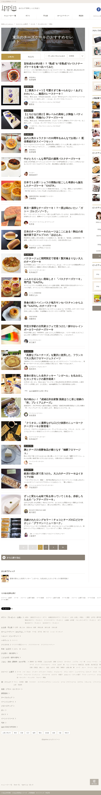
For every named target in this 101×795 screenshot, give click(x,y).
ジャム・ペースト (92, 661)
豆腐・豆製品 (34, 667)
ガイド (3, 714)
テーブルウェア (6, 697)
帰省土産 (40, 627)
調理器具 (4, 693)
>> (63, 547)
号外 (2, 723)
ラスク (95, 672)
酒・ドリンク (6, 682)
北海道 (47, 733)
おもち (24, 649)
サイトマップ (40, 793)
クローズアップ (6, 706)
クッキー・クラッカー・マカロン (42, 672)
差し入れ (22, 627)
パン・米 (82, 661)
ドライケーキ (46, 674)
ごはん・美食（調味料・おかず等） (14, 662)
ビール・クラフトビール (68, 682)
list (12, 608)
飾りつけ (46, 631)
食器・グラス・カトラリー (10, 689)
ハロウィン (5, 640)
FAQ (46, 793)
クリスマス (5, 645)
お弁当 (53, 667)
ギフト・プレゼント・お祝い (11, 617)
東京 (15, 733)
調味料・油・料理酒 (36, 661)
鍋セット (42, 667)
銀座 (53, 733)
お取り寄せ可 (7, 733)
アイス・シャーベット (89, 674)
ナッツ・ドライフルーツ (42, 664)
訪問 (16, 627)
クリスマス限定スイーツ (19, 644)
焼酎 (26, 682)
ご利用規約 (31, 793)
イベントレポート (7, 702)
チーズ (32, 664)
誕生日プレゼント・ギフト (39, 617)
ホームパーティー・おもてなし (12, 632)
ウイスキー (32, 682)
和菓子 (61, 674)
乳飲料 (20, 684)
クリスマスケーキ (34, 644)
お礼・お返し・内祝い (77, 617)
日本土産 (54, 627)
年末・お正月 (6, 649)
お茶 (15, 684)
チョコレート (58, 672)
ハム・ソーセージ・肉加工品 (75, 664)
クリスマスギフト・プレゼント (53, 620)
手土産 (28, 631)
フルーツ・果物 (41, 677)
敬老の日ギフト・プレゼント (33, 620)
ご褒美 (87, 617)
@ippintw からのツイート (51, 739)
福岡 (34, 733)
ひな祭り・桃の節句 (8, 653)
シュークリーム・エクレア (83, 672)
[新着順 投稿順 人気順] (76, 56)
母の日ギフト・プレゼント (33, 623)
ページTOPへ (94, 789)
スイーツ (14, 640)
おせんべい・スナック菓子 (72, 674)
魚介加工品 (94, 664)
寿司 (57, 667)
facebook (99, 9)
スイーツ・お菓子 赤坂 (53, 597)
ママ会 (34, 631)
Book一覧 (17, 784)
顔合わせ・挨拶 (31, 627)
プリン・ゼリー (68, 672)
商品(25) (31, 57)
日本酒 (21, 682)
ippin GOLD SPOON (8, 727)
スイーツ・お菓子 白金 (78, 597)
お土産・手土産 (6, 627)
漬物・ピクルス (58, 661)
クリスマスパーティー (48, 644)
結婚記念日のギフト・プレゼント (58, 617)
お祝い (27, 617)
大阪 (60, 733)
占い (2, 710)
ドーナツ (19, 674)
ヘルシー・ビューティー (10, 636)
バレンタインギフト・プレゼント (86, 620)
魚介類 (87, 664)
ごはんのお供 (47, 661)
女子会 (40, 631)
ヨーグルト (67, 661)
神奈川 (67, 733)
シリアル (75, 661)
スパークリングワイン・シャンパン (48, 682)
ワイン (16, 682)
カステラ (54, 674)
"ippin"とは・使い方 (27, 784)
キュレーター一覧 (6, 784)
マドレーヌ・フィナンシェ (32, 674)
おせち (16, 649)
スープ (78, 667)
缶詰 (47, 667)
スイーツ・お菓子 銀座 (27, 597)
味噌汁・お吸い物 (66, 667)
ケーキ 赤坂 (65, 597)
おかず (60, 664)
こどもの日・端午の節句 (10, 657)
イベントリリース (7, 718)
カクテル (80, 682)
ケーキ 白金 (91, 597)
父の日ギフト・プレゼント (51, 623)
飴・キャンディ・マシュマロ (25, 677)
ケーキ (16, 597)
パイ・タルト (27, 672)
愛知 (40, 733)
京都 (21, 733)
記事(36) (11, 57)
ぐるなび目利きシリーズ (19, 793)
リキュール (87, 682)
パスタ (54, 664)
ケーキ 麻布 (4, 599)
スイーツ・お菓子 (6, 597)
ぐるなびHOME (6, 793)
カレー (84, 667)
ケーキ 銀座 (40, 597)
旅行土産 (47, 627)
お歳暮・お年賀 (69, 620)
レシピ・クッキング (56, 631)
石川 (27, 733)
